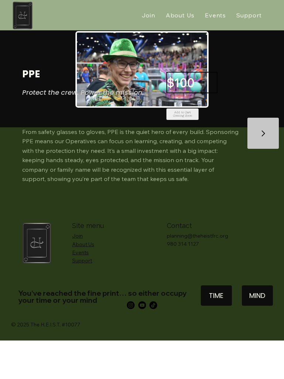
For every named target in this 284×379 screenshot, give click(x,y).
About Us (83, 244)
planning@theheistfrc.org (197, 235)
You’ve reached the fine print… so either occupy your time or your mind (102, 296)
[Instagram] (131, 305)
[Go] (263, 133)
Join (77, 235)
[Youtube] (142, 305)
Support (82, 260)
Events (80, 252)
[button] (182, 114)
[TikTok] (153, 305)
